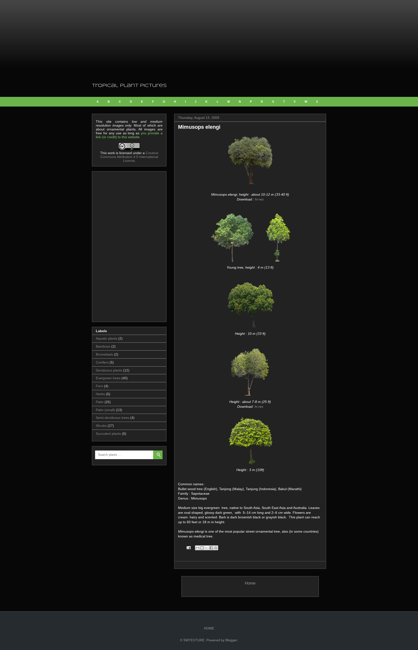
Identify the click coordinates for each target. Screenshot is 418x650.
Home (250, 583)
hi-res (259, 199)
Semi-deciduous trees (112, 418)
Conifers (102, 362)
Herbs (100, 394)
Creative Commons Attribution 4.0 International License (129, 157)
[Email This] (197, 547)
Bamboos (103, 346)
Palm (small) (105, 410)
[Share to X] (206, 547)
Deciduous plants (109, 370)
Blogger (231, 640)
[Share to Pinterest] (215, 547)
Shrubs (101, 426)
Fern (99, 386)
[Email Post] (188, 548)
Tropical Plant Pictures (129, 86)
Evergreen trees (108, 378)
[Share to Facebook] (211, 547)
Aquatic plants (106, 338)
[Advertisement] (209, 41)
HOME (209, 628)
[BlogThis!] (202, 547)
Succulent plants (108, 434)
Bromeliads (104, 354)
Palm (100, 402)
